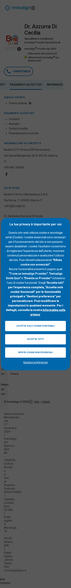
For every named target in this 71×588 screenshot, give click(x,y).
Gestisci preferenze (35, 362)
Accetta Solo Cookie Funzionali (36, 326)
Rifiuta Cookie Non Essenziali (35, 352)
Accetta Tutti (35, 339)
